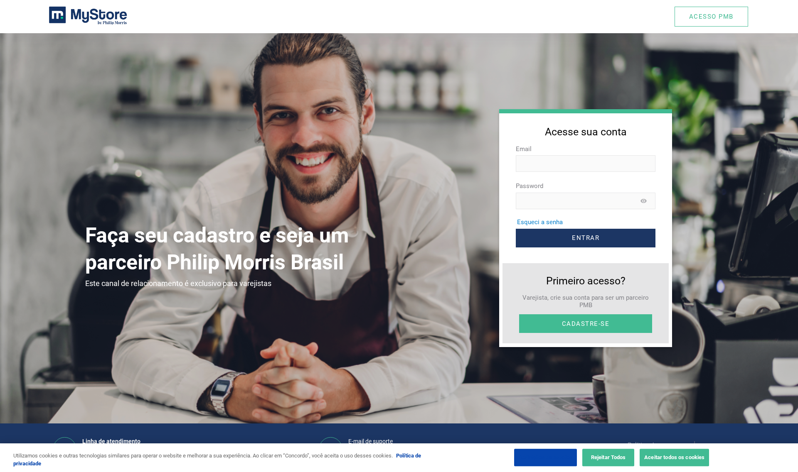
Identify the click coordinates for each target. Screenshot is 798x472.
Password (529, 186)
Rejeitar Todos (608, 458)
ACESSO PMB (711, 16)
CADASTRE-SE (586, 324)
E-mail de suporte (370, 441)
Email (524, 149)
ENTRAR (585, 238)
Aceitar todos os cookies (674, 458)
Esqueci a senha (540, 222)
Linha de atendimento (111, 441)
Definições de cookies (545, 458)
